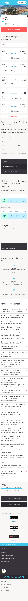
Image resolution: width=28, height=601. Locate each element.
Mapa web (3, 593)
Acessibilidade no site (5, 596)
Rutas (6, 544)
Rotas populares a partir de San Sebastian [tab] (14, 490)
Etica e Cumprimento (5, 598)
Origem (6, 17)
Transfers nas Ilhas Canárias (7, 555)
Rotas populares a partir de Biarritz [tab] (11, 487)
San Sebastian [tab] (11, 229)
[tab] (14, 311)
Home (2, 544)
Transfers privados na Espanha (7, 558)
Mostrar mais (14, 116)
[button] (14, 310)
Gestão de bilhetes (5, 561)
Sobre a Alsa (3, 552)
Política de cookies (5, 587)
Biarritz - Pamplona (14, 498)
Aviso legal (3, 581)
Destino (7, 23)
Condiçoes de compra (5, 590)
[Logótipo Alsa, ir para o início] (8, 2)
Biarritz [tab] (3, 229)
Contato (3, 566)
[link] (3, 21)
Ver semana (22, 205)
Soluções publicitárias (5, 564)
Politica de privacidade (6, 584)
